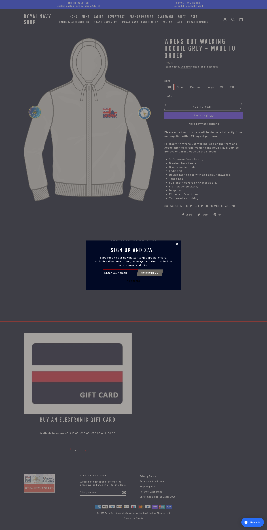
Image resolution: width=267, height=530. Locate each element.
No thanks (133, 280)
